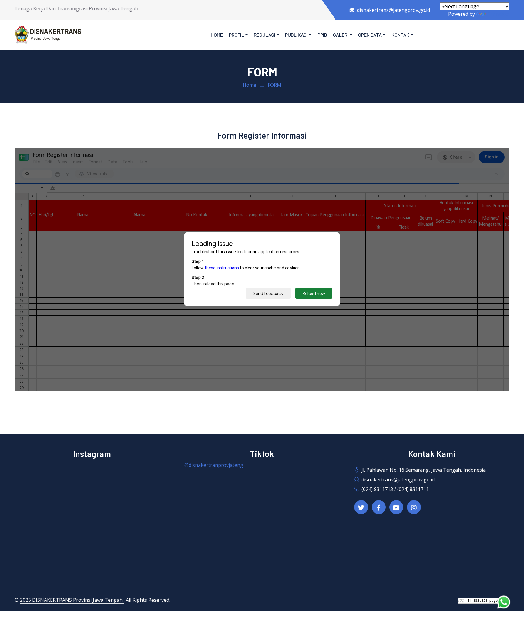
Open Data (370, 35)
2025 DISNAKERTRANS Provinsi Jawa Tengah (72, 600)
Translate (498, 14)
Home (217, 35)
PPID (322, 35)
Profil (236, 35)
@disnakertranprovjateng (213, 465)
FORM (274, 85)
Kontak (400, 35)
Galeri (340, 35)
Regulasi (264, 35)
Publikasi (296, 35)
